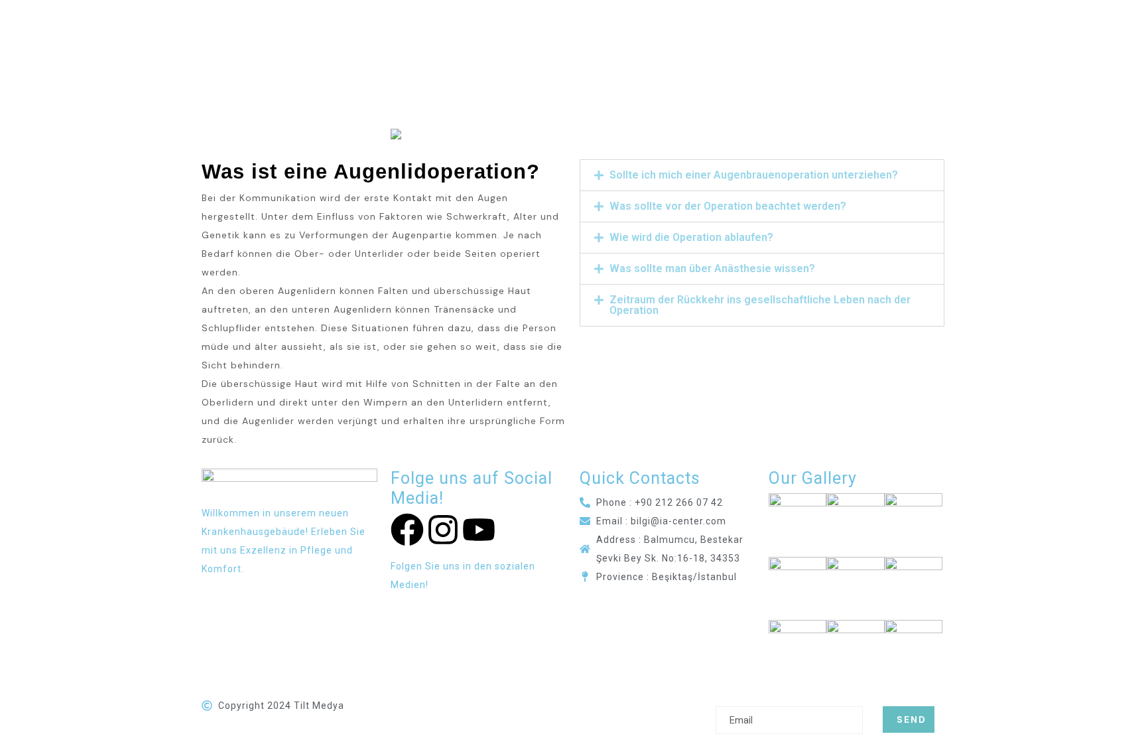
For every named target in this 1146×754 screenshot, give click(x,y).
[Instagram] (443, 529)
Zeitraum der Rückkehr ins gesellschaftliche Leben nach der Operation (760, 305)
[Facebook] (407, 529)
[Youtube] (478, 529)
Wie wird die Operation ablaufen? (691, 237)
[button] (762, 175)
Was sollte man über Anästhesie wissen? (712, 268)
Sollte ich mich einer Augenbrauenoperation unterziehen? (753, 175)
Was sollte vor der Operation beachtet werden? (727, 206)
